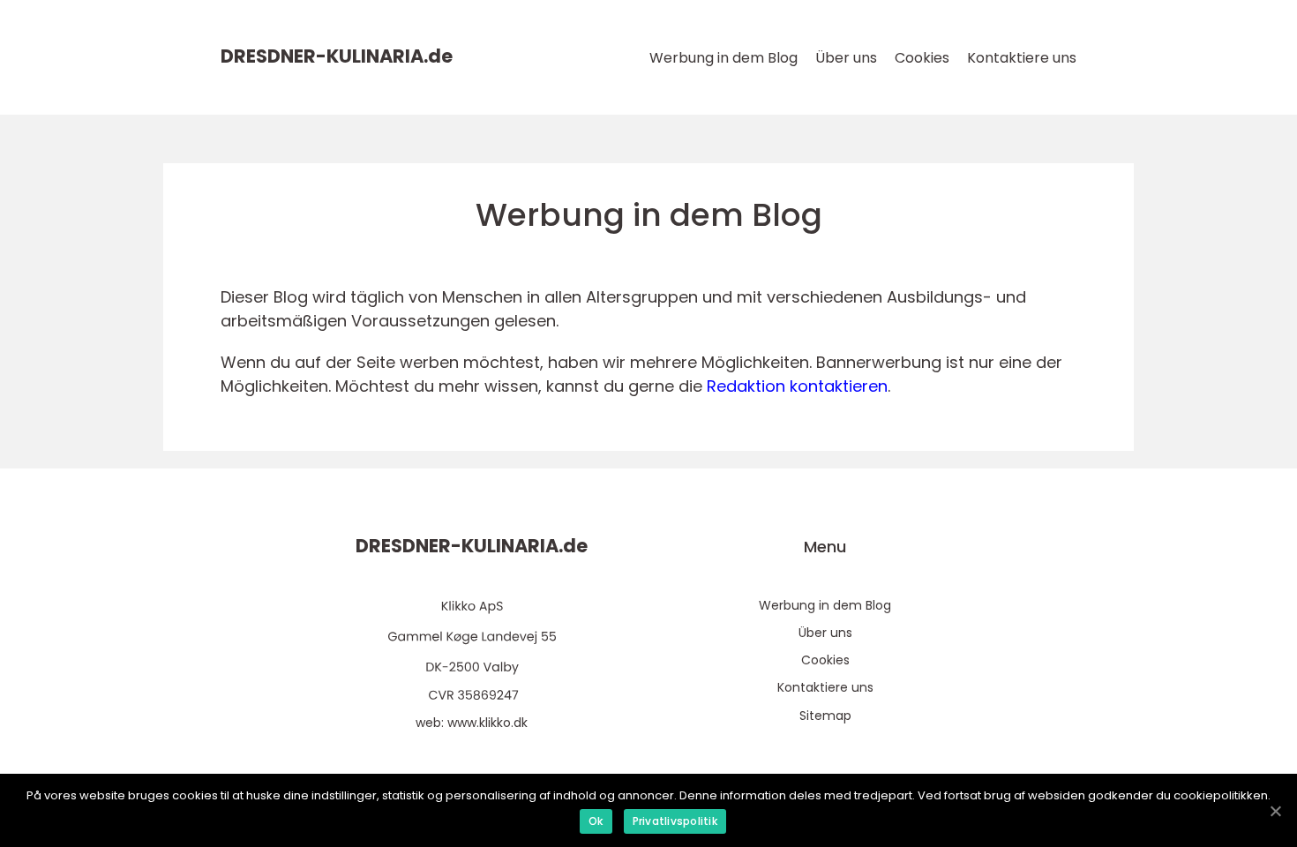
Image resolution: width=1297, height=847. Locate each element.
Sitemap (825, 715)
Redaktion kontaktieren (797, 386)
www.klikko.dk (487, 722)
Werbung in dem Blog (723, 58)
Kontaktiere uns (1021, 58)
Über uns (846, 58)
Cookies (922, 58)
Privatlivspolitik (675, 820)
